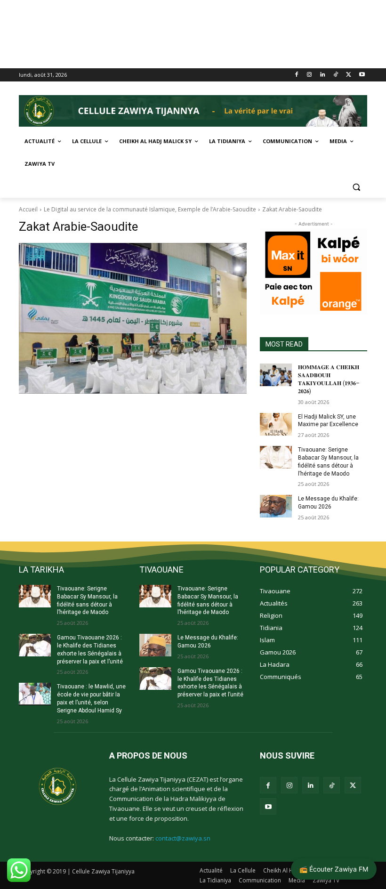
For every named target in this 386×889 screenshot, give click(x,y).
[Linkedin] (322, 75)
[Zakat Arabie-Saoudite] (133, 318)
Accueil (28, 209)
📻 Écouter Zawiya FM (333, 869)
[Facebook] (296, 75)
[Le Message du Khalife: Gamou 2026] (276, 506)
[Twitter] (348, 75)
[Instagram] (309, 75)
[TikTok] (335, 75)
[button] (356, 187)
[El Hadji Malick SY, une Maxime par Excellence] (276, 424)
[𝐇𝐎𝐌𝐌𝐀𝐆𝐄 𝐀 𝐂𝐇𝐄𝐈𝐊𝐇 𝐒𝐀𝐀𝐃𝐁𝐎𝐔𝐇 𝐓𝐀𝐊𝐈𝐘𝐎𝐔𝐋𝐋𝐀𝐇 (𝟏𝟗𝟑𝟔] (276, 375)
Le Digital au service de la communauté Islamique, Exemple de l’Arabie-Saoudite (150, 209)
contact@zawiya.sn (182, 838)
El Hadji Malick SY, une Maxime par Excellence (328, 420)
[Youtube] (361, 75)
